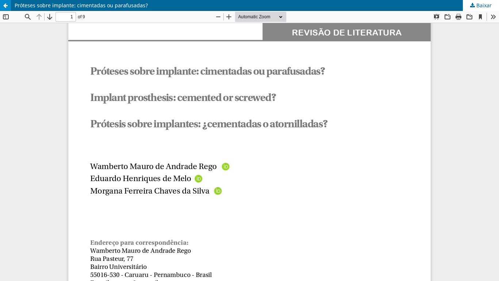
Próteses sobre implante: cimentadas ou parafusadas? (81, 5)
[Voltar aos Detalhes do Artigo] (5, 5)
